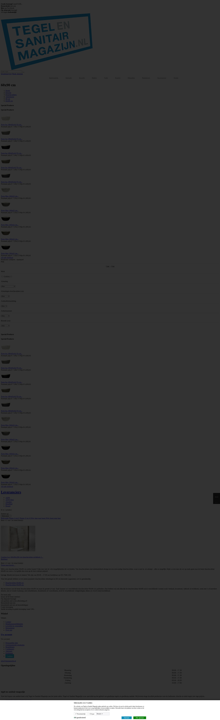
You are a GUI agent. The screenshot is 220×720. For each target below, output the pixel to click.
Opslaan (126, 718)
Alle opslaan (140, 718)
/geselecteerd (80, 718)
